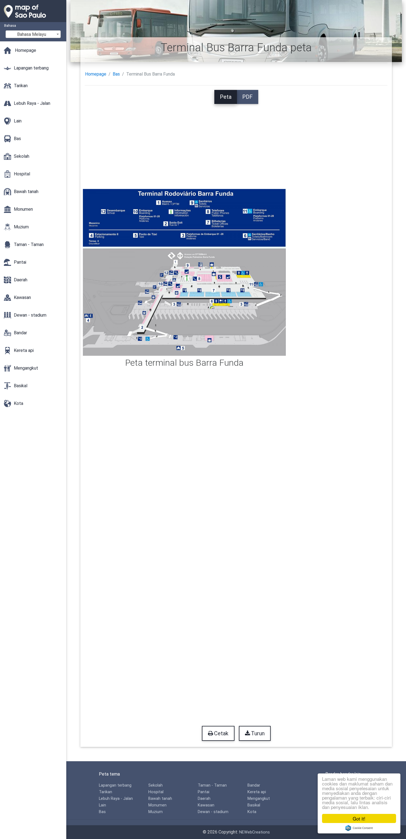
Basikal (253, 805)
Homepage (95, 74)
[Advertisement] (236, 142)
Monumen (157, 805)
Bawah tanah (160, 798)
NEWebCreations (254, 832)
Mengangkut (258, 798)
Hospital (156, 792)
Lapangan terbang (115, 785)
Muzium (155, 811)
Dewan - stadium (213, 811)
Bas (116, 74)
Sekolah (155, 785)
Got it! (359, 818)
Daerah (204, 798)
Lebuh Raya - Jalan (116, 798)
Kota (251, 811)
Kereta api (256, 792)
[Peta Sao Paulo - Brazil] (33, 19)
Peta (225, 96)
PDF (247, 96)
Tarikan (105, 792)
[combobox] (33, 34)
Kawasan (206, 805)
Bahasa (10, 25)
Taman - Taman (212, 785)
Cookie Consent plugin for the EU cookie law (359, 828)
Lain (102, 805)
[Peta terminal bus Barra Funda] (184, 271)
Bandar (253, 785)
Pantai (203, 792)
